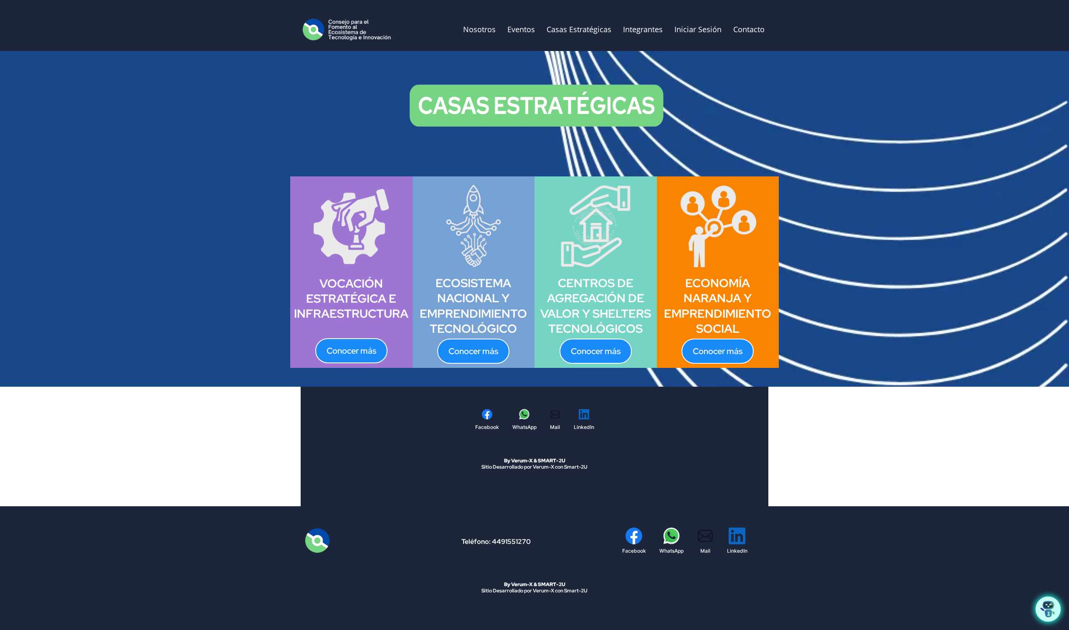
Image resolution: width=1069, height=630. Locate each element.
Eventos (521, 29)
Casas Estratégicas (579, 29)
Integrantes (643, 29)
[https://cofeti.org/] (349, 28)
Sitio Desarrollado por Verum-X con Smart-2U (534, 467)
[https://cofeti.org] (346, 540)
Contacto (749, 29)
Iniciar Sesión (698, 29)
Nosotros (479, 29)
